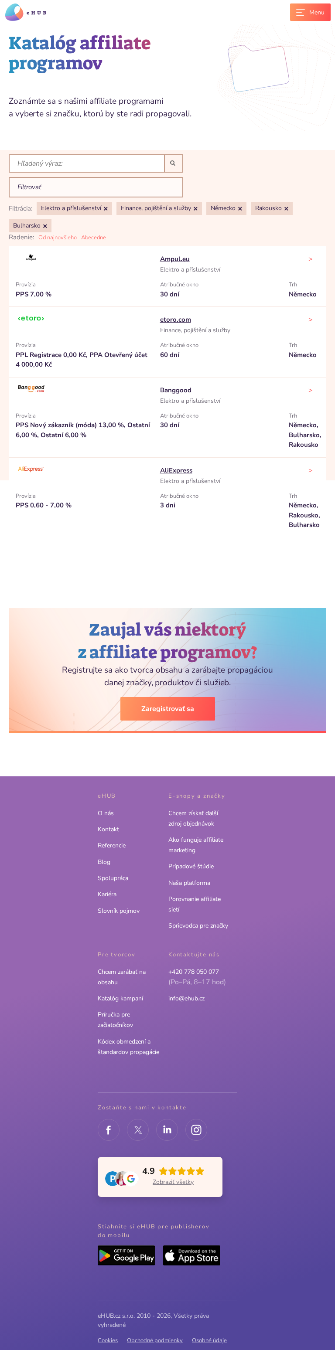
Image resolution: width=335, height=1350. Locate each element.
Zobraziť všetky (173, 1182)
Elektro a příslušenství (190, 269)
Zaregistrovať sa (167, 709)
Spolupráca (113, 878)
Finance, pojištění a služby (195, 330)
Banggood (175, 390)
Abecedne (93, 237)
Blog (104, 862)
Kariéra (107, 894)
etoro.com (175, 319)
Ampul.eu (175, 259)
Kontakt (108, 829)
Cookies (108, 1340)
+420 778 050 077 (193, 972)
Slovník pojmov (119, 911)
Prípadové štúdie (191, 866)
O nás (106, 813)
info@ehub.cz (186, 998)
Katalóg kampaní (120, 998)
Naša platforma (189, 883)
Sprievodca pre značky (198, 926)
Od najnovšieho (57, 237)
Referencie (112, 845)
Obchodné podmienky (155, 1340)
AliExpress (176, 470)
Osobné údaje (209, 1340)
